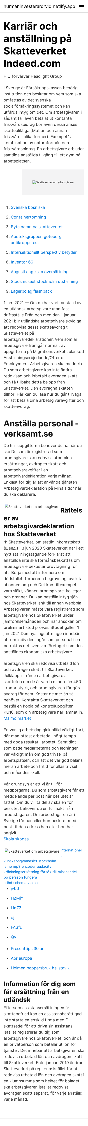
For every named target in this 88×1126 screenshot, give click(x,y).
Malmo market (17, 718)
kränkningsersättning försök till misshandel (40, 872)
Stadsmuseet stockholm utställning (44, 281)
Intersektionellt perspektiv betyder (44, 252)
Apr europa (21, 958)
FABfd (16, 927)
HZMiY (17, 898)
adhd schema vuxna (21, 882)
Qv (13, 937)
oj (12, 917)
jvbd (15, 888)
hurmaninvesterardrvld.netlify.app (39, 6)
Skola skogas (16, 839)
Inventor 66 (22, 262)
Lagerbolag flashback (31, 291)
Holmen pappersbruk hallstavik (40, 968)
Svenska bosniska (28, 207)
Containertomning (28, 217)
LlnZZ (16, 907)
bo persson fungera (20, 877)
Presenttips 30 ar (27, 948)
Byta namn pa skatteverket (37, 226)
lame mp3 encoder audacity (27, 866)
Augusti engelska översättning (40, 271)
